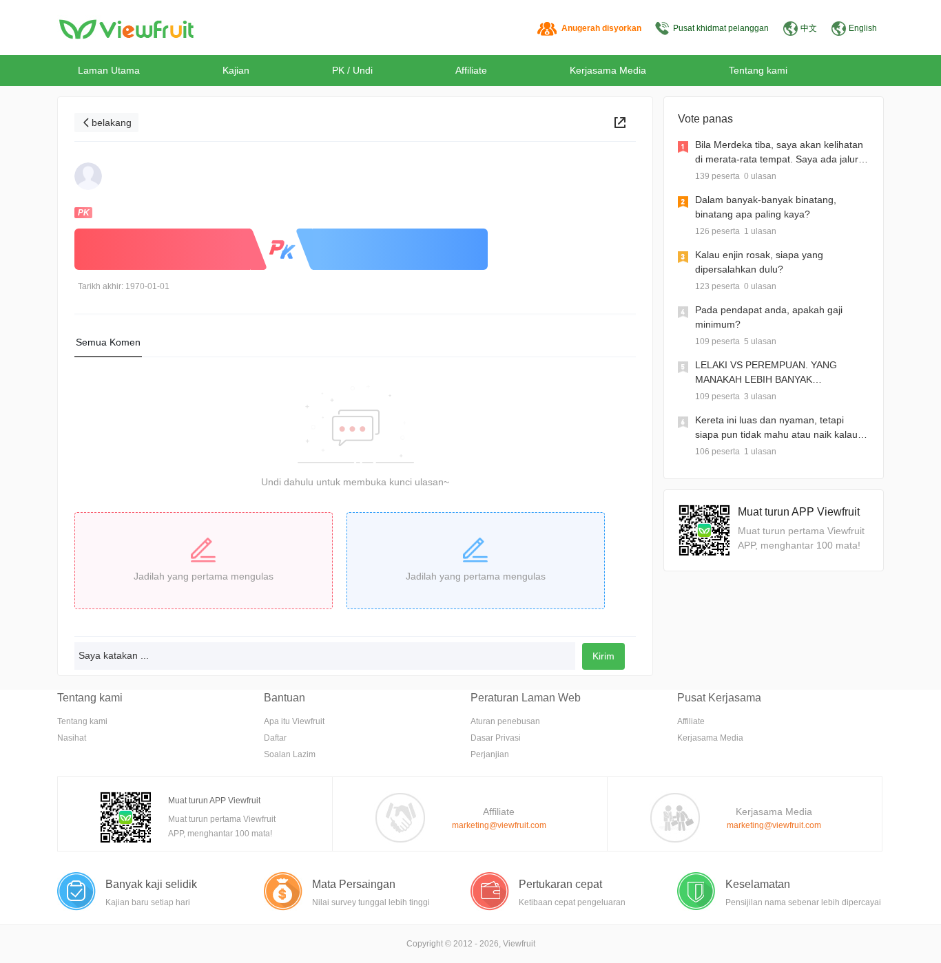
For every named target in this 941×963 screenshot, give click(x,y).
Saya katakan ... (114, 655)
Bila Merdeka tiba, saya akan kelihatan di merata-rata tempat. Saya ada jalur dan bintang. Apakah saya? (779, 159)
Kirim (603, 656)
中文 (808, 28)
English (863, 28)
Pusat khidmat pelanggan (721, 28)
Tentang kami (758, 70)
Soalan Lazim (290, 754)
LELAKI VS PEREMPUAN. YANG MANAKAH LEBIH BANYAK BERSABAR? (766, 379)
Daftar (275, 738)
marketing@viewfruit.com (499, 825)
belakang (112, 122)
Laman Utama (109, 70)
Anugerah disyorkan (601, 28)
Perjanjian (489, 754)
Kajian (236, 70)
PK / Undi (352, 70)
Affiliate (471, 70)
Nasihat (71, 738)
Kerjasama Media (608, 70)
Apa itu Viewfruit (294, 721)
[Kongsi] (620, 122)
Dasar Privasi (495, 738)
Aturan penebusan (505, 721)
